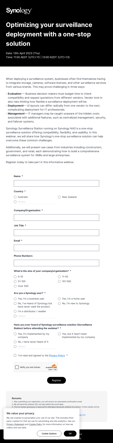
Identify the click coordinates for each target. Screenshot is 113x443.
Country (19, 191)
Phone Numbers (23, 255)
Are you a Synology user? (29, 293)
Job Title (19, 225)
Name (17, 176)
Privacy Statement (15, 424)
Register (56, 380)
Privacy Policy (57, 355)
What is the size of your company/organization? (41, 270)
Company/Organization (27, 210)
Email (17, 240)
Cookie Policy (35, 424)
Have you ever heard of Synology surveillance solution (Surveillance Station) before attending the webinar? (53, 326)
